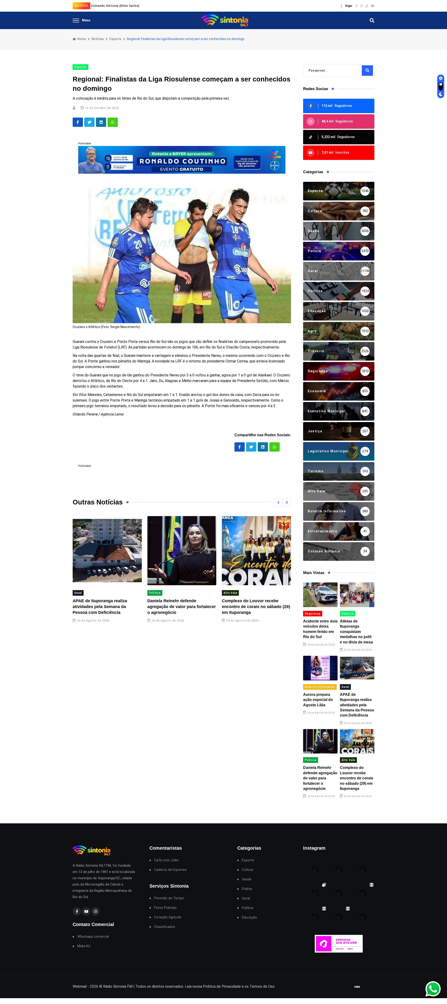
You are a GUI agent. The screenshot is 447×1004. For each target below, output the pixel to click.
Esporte (115, 39)
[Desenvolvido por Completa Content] (357, 987)
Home (81, 39)
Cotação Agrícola (167, 917)
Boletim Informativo (320, 687)
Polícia (247, 889)
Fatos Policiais (165, 907)
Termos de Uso (262, 986)
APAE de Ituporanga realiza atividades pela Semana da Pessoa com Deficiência (100, 606)
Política (155, 593)
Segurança (313, 613)
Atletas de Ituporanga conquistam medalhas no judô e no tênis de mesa (356, 631)
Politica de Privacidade (222, 986)
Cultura (247, 870)
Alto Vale (230, 593)
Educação (249, 917)
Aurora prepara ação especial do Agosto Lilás (318, 700)
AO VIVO (81, 5)
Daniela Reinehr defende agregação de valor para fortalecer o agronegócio (181, 606)
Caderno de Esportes (170, 870)
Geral (78, 593)
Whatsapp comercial (93, 936)
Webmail (80, 986)
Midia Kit (83, 946)
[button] (278, 502)
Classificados (164, 927)
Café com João (166, 860)
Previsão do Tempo (169, 898)
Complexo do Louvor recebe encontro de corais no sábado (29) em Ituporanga (256, 606)
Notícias (97, 39)
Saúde (246, 879)
